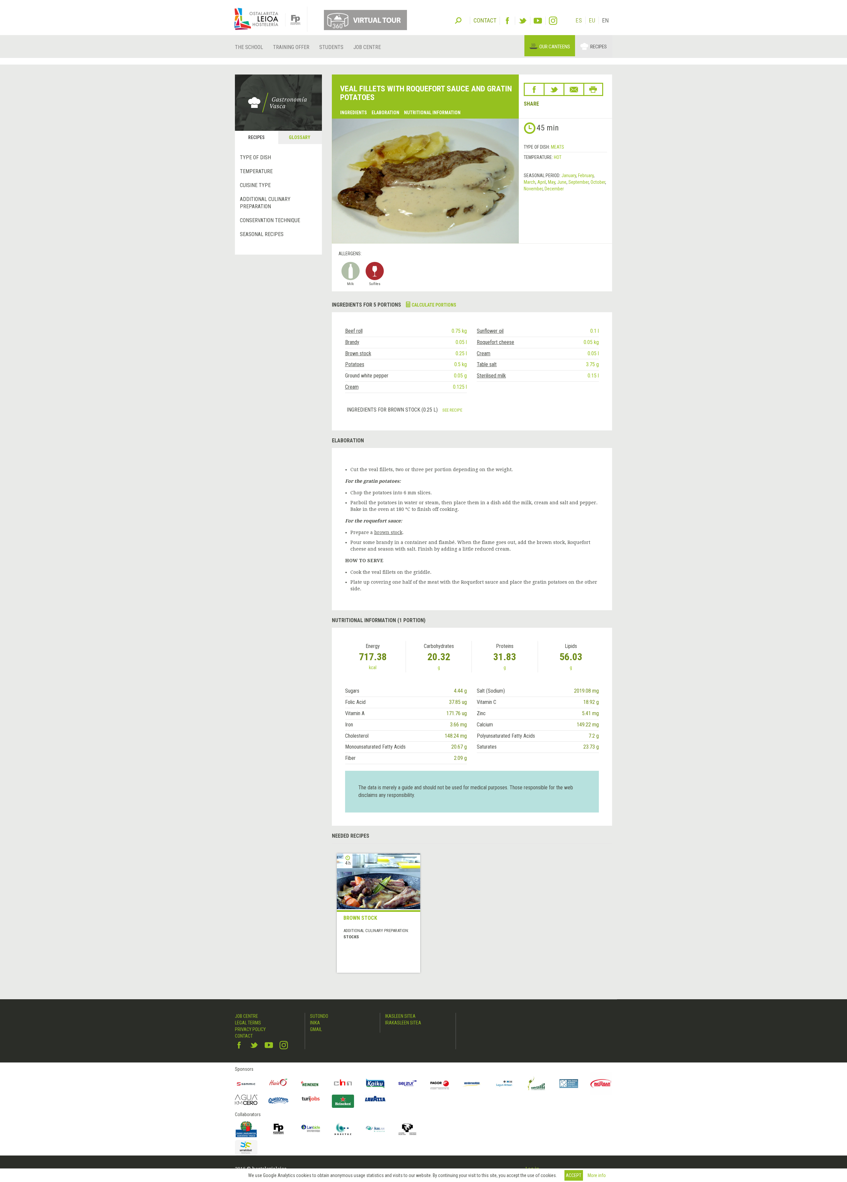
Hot (557, 157)
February (586, 175)
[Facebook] (507, 21)
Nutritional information (432, 112)
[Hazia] (278, 1083)
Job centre (367, 47)
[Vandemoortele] (472, 1083)
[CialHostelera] (343, 1083)
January (568, 175)
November (533, 188)
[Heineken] (310, 1083)
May (551, 182)
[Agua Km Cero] (246, 1100)
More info (597, 1175)
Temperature (256, 171)
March (529, 182)
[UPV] (407, 1129)
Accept (573, 1175)
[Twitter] (522, 21)
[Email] (573, 89)
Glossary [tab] (299, 137)
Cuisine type (255, 185)
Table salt (487, 364)
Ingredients (353, 112)
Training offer (291, 47)
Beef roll (354, 331)
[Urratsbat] (246, 1148)
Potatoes (354, 364)
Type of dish (255, 157)
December (554, 188)
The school (249, 47)
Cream (483, 353)
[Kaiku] (375, 1083)
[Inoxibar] (601, 1083)
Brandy (352, 342)
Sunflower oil (490, 331)
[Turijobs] (310, 1099)
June (561, 182)
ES (579, 20)
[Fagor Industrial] (439, 1083)
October (598, 182)
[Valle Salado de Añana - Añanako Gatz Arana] (568, 1083)
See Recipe (452, 410)
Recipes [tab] (256, 137)
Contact (244, 1036)
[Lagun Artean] (504, 1083)
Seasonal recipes (262, 234)
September (578, 182)
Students (331, 47)
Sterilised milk (491, 375)
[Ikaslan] (375, 1129)
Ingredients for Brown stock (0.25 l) (393, 410)
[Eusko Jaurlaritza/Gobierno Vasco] (246, 1129)
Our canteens (554, 47)
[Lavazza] (375, 1098)
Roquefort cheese (495, 342)
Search (458, 20)
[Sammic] (246, 1083)
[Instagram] (553, 21)
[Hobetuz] (343, 1129)
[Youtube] (538, 21)
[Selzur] (407, 1083)
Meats (557, 147)
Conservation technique (270, 220)
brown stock (388, 532)
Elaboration (385, 112)
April (541, 182)
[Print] (593, 89)
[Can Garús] (536, 1083)
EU (592, 20)
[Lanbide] (310, 1129)
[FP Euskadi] (278, 1129)
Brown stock (358, 353)
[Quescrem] (278, 1101)
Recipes (598, 47)
